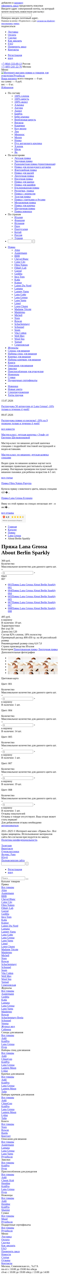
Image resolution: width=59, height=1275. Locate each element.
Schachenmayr (22, 324)
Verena (5, 1023)
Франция (19, 220)
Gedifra (18, 273)
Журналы (13, 347)
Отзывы (5, 1260)
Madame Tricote (22, 309)
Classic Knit (7, 1180)
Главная (12, 526)
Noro (17, 318)
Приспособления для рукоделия (25, 371)
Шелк (17, 149)
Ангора (18, 107)
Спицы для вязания (19, 350)
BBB (17, 256)
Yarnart (18, 341)
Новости (6, 1254)
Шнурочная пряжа (24, 208)
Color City (19, 261)
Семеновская (21, 344)
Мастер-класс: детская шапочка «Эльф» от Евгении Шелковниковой (25, 436)
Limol (17, 303)
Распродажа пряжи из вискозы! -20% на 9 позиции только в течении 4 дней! (24, 422)
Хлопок (18, 146)
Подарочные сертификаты (22, 380)
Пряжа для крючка (24, 205)
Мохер (18, 137)
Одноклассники (10, 851)
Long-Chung (21, 306)
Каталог (12, 529)
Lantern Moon (8, 1067)
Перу (17, 226)
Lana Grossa (21, 297)
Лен (16, 131)
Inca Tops (19, 276)
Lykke (4, 1070)
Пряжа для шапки (24, 181)
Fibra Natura (21, 264)
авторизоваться (9, 825)
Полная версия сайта (13, 860)
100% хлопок (21, 96)
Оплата (12, 34)
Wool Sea (19, 338)
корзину (18, 2)
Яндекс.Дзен (8, 854)
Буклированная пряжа (26, 187)
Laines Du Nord (22, 285)
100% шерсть (21, 99)
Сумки (11, 377)
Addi (4, 1038)
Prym (4, 1047)
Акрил (18, 110)
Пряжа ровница (23, 211)
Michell (18, 315)
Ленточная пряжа (24, 175)
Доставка (13, 31)
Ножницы (13, 374)
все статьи (7, 477)
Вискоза (18, 122)
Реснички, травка (24, 190)
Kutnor (18, 282)
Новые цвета (15, 389)
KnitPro (5, 1041)
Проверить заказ (17, 46)
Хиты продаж (15, 395)
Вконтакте (7, 848)
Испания (19, 223)
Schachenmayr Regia (12, 1017)
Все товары (7, 887)
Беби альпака (21, 116)
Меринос (19, 134)
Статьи (5, 1257)
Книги (11, 362)
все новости (8, 429)
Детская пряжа (22, 158)
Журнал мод (8, 1026)
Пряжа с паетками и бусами (29, 199)
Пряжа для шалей (24, 173)
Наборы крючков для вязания (24, 359)
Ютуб (4, 857)
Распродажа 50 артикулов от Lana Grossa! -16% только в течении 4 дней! (27, 408)
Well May (19, 335)
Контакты (13, 49)
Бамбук (18, 113)
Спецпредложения (18, 392)
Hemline (5, 1183)
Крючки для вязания (19, 356)
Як (16, 152)
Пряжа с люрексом (24, 193)
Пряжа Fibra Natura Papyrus (16, 483)
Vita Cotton (20, 333)
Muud (4, 1218)
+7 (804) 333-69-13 (11, 63)
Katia (17, 279)
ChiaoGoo (6, 1059)
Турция (18, 238)
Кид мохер (20, 128)
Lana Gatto (20, 294)
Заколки (12, 368)
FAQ (10, 43)
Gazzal (18, 270)
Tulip (4, 1091)
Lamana (18, 288)
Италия (18, 217)
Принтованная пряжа (26, 649)
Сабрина (6, 1029)
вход (10, 58)
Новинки (13, 386)
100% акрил (21, 101)
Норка (17, 140)
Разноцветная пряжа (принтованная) (34, 164)
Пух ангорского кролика (28, 143)
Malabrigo (19, 312)
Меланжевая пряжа (25, 202)
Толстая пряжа (22, 196)
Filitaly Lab (20, 267)
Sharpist (5, 1210)
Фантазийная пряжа (25, 170)
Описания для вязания (20, 365)
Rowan (18, 321)
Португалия (21, 229)
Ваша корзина (9, 78)
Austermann (20, 253)
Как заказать (15, 40)
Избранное (7, 87)
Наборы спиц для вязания (22, 353)
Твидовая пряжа (23, 161)
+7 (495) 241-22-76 (11, 66)
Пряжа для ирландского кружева (32, 167)
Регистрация (15, 55)
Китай (17, 232)
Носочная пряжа (23, 178)
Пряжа (11, 247)
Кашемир (19, 125)
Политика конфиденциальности (19, 840)
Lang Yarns (20, 300)
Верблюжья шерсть (25, 119)
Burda (4, 1133)
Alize (17, 250)
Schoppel (19, 327)
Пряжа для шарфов (25, 184)
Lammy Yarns (21, 291)
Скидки (12, 37)
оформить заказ (10, 5)
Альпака (19, 104)
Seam (17, 330)
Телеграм (6, 845)
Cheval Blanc (21, 259)
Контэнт (6, 1136)
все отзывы (7, 512)
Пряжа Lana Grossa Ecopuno (16, 498)
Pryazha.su (7, 1156)
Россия (18, 235)
